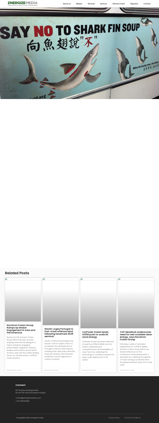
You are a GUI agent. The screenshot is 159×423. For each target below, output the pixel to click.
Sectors (103, 3)
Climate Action (118, 3)
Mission (79, 3)
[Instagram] (22, 407)
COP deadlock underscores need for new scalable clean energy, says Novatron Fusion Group (136, 335)
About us (67, 3)
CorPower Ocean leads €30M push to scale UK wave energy (95, 334)
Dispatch (134, 3)
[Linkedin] (16, 407)
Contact (147, 3)
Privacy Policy (114, 418)
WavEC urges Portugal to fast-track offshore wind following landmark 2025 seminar (58, 332)
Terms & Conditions (132, 418)
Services (91, 3)
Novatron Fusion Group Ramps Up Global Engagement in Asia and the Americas (21, 329)
